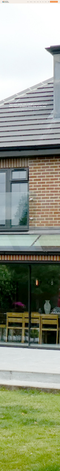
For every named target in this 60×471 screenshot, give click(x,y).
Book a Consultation (54, 1)
